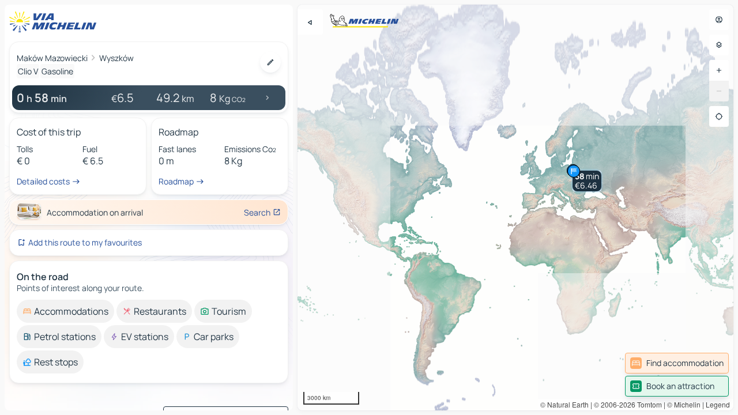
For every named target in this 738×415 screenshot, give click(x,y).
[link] (677, 363)
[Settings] (719, 45)
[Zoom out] (719, 91)
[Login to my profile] (719, 19)
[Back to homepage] (55, 22)
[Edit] (270, 62)
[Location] (719, 116)
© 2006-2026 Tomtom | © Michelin (647, 404)
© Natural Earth (564, 404)
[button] (587, 181)
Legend (718, 404)
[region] (515, 207)
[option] (65, 311)
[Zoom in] (719, 70)
